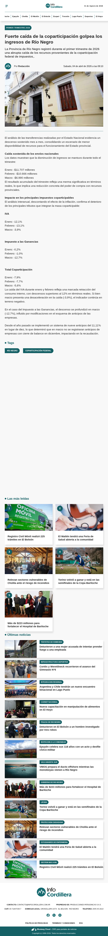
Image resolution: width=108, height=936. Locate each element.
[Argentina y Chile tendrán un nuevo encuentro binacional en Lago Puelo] (21, 689)
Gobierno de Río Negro (52, 782)
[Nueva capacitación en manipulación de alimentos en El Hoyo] (21, 709)
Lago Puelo (72, 16)
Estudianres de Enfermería (54, 842)
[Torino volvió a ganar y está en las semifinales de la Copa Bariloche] (79, 560)
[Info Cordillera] (54, 6)
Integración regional (51, 682)
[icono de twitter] (54, 915)
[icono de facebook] (48, 915)
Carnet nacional (49, 702)
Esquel (51, 16)
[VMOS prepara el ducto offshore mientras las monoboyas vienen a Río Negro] (21, 769)
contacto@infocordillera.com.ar (28, 905)
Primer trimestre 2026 (18, 28)
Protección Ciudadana (52, 822)
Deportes (84, 16)
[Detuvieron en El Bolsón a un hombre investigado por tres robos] (21, 729)
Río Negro (12, 351)
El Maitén (30, 16)
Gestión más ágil (49, 862)
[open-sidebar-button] (6, 6)
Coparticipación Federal (38, 351)
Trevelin (60, 16)
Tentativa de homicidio (51, 642)
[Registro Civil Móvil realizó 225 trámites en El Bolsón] (29, 517)
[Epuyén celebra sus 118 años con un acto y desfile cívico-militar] (21, 749)
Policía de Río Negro (50, 722)
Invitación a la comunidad (53, 742)
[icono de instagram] (59, 915)
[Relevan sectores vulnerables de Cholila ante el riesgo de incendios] (29, 560)
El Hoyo (94, 16)
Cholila (20, 16)
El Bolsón (41, 16)
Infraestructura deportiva (54, 662)
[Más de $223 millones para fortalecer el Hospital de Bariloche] (29, 604)
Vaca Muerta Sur (49, 762)
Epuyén (11, 16)
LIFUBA (44, 802)
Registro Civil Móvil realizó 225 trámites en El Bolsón (71, 867)
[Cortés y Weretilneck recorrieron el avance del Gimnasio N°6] (21, 669)
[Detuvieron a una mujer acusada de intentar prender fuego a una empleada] (21, 649)
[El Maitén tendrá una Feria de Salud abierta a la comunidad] (79, 517)
